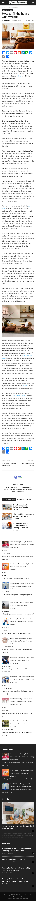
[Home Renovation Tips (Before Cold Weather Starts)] (7, 507)
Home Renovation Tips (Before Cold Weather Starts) (20, 507)
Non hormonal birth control (28, 464)
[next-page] (6, 535)
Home (3, 7)
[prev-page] (3, 535)
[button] (3, 2)
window (25, 386)
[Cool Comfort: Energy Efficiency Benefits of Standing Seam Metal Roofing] (7, 525)
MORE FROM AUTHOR (24, 500)
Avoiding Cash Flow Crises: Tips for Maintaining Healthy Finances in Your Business (15, 881)
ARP (3, 886)
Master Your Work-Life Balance (13, 859)
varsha (3, 853)
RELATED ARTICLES (9, 500)
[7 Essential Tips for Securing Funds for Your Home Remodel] (7, 516)
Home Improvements (12, 7)
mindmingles (7, 20)
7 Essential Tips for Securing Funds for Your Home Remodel (23, 516)
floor (19, 76)
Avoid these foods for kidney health (9, 464)
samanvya (4, 831)
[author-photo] (18, 481)
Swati (3, 872)
